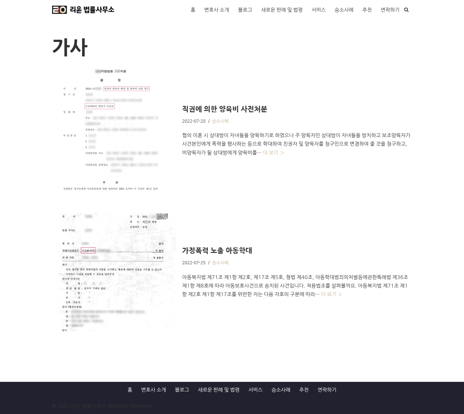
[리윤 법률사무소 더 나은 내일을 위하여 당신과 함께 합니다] (83, 10)
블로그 (245, 9)
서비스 (319, 9)
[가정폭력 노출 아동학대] (114, 272)
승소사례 (344, 9)
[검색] (406, 9)
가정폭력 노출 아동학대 (217, 250)
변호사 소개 (216, 9)
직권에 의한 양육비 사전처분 (224, 109)
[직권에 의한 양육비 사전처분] (114, 131)
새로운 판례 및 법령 (282, 9)
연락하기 (390, 9)
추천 (367, 9)
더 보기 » (273, 152)
